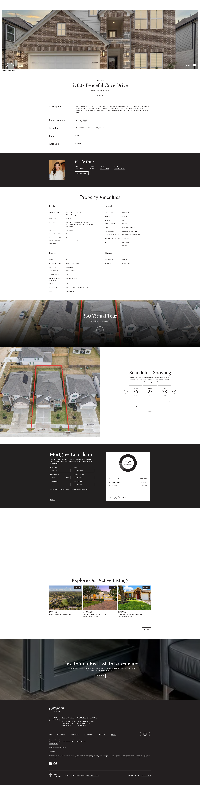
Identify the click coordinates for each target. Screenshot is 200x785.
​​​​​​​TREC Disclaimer (53, 743)
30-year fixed (79, 470)
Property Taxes (115, 482)
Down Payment (54, 474)
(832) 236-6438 (66, 725)
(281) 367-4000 (81, 725)
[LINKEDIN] (149, 734)
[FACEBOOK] (140, 734)
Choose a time (137, 401)
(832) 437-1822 (104, 168)
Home (50, 734)
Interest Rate (54, 481)
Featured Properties (89, 734)
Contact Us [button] (100, 676)
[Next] (174, 392)
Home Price (53, 467)
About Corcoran (75, 734)
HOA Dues (77, 481)
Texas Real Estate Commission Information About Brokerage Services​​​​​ (67, 741)
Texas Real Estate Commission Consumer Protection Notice (65, 740)
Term (75, 467)
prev (7, 65)
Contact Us (113, 734)
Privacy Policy (146, 775)
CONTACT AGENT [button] (82, 173)
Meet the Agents (61, 734)
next (12, 65)
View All (146, 629)
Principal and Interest (117, 479)
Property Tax (78, 474)
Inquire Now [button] (100, 95)
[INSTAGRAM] (145, 734)
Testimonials (102, 734)
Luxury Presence (93, 775)
